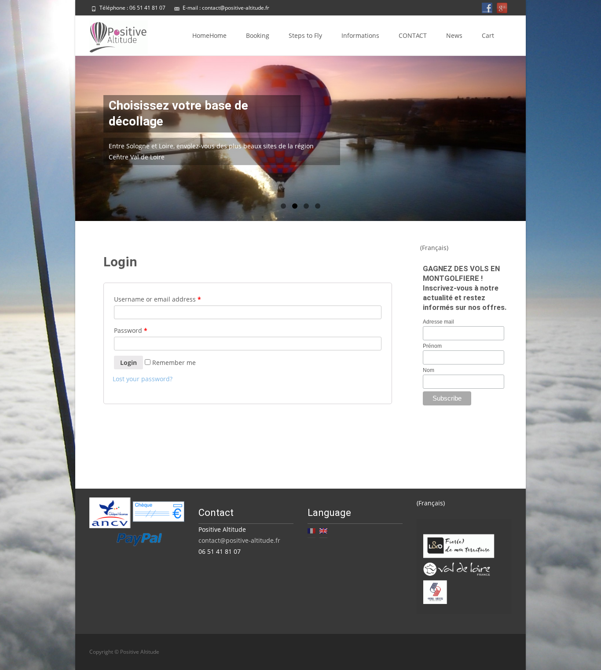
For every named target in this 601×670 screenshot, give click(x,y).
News (454, 35)
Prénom (432, 346)
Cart (488, 35)
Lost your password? (142, 379)
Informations (360, 35)
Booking (257, 35)
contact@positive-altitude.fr (235, 7)
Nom (428, 370)
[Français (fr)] (311, 530)
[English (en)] (323, 530)
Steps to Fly (305, 35)
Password (130, 330)
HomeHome (209, 35)
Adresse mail (438, 322)
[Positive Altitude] (111, 35)
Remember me (173, 362)
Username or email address (157, 299)
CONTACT (413, 35)
